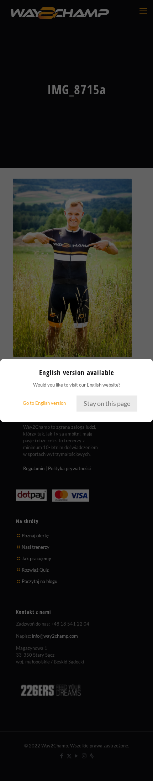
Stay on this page (107, 403)
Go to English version (44, 403)
